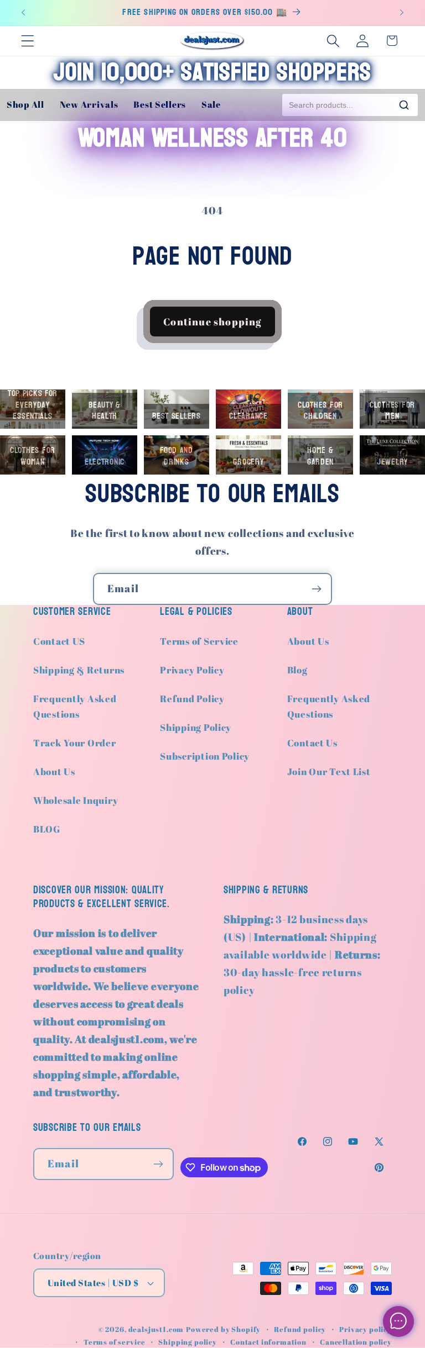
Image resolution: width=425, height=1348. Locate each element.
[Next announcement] (402, 13)
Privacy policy (365, 1329)
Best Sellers (159, 104)
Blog (297, 670)
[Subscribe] (316, 589)
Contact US (59, 641)
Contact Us (312, 742)
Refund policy (300, 1329)
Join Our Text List (329, 771)
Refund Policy (192, 698)
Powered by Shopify (223, 1329)
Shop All (25, 104)
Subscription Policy (205, 756)
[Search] (404, 105)
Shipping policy (187, 1342)
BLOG (46, 829)
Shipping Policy (195, 727)
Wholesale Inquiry (75, 800)
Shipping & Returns (79, 670)
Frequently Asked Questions (75, 706)
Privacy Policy (192, 670)
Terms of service (114, 1342)
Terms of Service (199, 641)
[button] (28, 40)
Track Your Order (74, 742)
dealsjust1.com (156, 1329)
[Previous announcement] (23, 13)
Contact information (268, 1342)
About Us (54, 771)
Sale (211, 104)
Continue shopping (212, 321)
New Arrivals (89, 104)
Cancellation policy (356, 1342)
